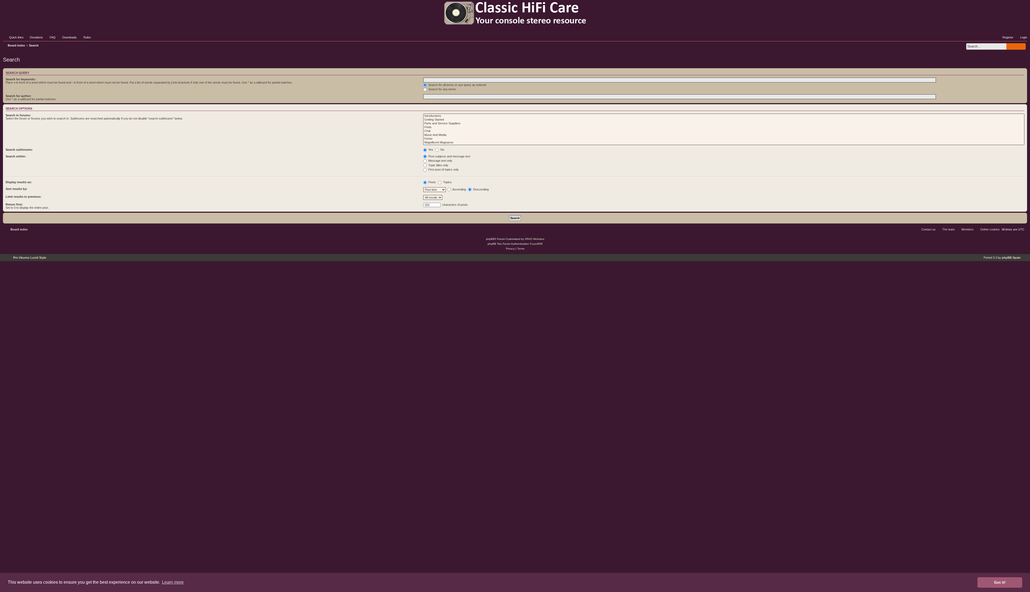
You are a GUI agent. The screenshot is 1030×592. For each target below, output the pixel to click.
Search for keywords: (21, 79)
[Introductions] (724, 116)
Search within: (16, 156)
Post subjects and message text (449, 156)
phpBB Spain (1011, 257)
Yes (430, 149)
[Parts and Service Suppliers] (724, 123)
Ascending (459, 189)
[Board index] (515, 13)
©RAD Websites (534, 238)
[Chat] (724, 131)
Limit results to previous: (23, 196)
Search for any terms (442, 89)
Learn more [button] (173, 582)
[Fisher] (724, 139)
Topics (447, 182)
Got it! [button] (1000, 582)
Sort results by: (16, 188)
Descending (480, 189)
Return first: (14, 204)
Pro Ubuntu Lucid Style (29, 257)
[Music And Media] (724, 135)
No (442, 149)
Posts (432, 182)
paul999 (537, 243)
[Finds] (724, 127)
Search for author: (18, 96)
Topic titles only (438, 165)
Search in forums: (18, 115)
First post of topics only (443, 169)
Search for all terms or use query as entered (457, 84)
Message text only (440, 160)
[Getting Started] (724, 120)
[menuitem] (34, 37)
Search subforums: (19, 149)
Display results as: (19, 182)
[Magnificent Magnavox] (724, 143)
